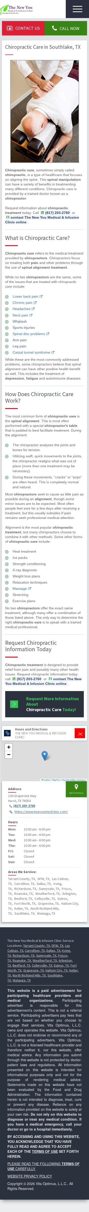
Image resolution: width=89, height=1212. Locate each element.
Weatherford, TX (45, 960)
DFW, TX (57, 945)
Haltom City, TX (56, 970)
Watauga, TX (22, 980)
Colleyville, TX (42, 965)
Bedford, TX (21, 965)
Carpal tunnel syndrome (31, 352)
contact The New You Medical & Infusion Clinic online (42, 219)
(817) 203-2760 (24, 806)
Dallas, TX (53, 950)
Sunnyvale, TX (46, 955)
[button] (45, 756)
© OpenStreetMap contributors (73, 779)
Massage (20, 589)
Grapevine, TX (33, 970)
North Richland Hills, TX (29, 975)
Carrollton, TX (35, 950)
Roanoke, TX (22, 960)
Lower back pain (25, 296)
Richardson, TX (23, 955)
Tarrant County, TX (36, 945)
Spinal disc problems (29, 334)
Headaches (21, 309)
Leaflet (46, 779)
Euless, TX (61, 965)
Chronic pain (22, 303)
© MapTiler (55, 779)
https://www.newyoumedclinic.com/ (41, 812)
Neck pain (20, 315)
